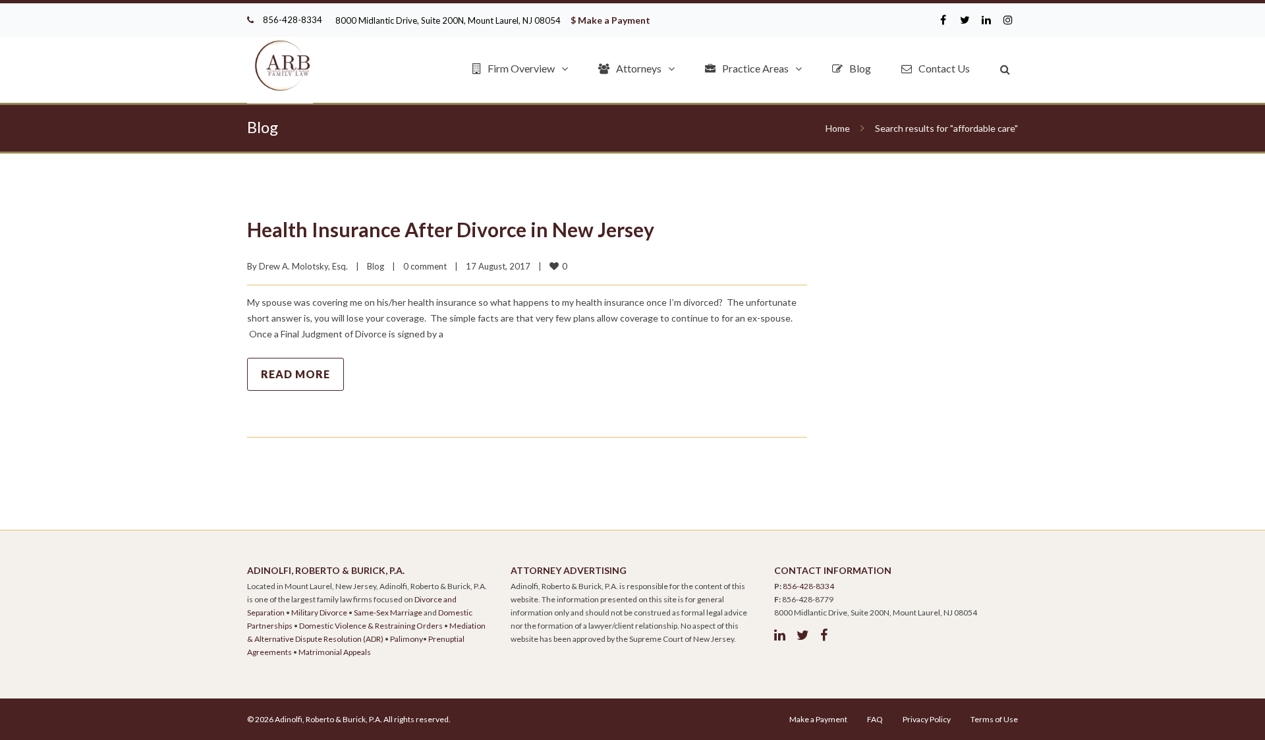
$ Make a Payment (610, 20)
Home (838, 128)
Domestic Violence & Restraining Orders (371, 626)
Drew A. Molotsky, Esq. (303, 266)
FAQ (875, 719)
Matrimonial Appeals (334, 652)
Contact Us (944, 68)
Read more (295, 374)
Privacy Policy (927, 719)
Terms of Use (994, 719)
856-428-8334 (292, 19)
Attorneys (638, 68)
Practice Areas (755, 68)
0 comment (425, 266)
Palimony (406, 639)
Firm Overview (521, 68)
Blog (860, 68)
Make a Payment (818, 719)
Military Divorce (319, 612)
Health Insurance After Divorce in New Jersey (450, 229)
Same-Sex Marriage (388, 612)
